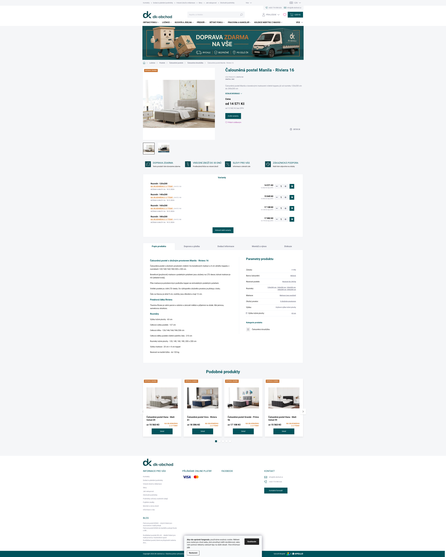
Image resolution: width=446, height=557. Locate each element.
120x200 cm (271, 287)
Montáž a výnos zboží (151, 506)
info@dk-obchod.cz (276, 477)
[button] (216, 441)
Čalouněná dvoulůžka (261, 329)
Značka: (229, 79)
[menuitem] (151, 22)
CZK (296, 3)
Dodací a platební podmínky (163, 3)
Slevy (200, 3)
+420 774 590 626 (275, 482)
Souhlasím (251, 541)
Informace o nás (149, 510)
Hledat (241, 15)
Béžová (293, 276)
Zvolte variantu (233, 116)
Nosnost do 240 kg (289, 282)
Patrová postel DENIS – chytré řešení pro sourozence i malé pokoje (157, 524)
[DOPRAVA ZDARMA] (162, 398)
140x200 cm (281, 287)
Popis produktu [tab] (159, 246)
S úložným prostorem (288, 301)
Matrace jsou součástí (288, 295)
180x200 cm (281, 290)
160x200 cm (291, 287)
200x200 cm (291, 290)
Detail (162, 431)
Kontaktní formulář (276, 490)
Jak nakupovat (211, 3)
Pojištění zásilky (148, 502)
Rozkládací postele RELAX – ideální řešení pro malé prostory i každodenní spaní (159, 536)
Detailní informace (232, 93)
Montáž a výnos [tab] (259, 246)
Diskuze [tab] (288, 246)
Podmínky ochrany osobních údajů (155, 499)
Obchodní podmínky (227, 3)
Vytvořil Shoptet (279, 554)
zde (188, 547)
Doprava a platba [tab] (192, 246)
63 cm (294, 313)
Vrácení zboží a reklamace (185, 3)
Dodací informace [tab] (226, 246)
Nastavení (193, 553)
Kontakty (146, 3)
